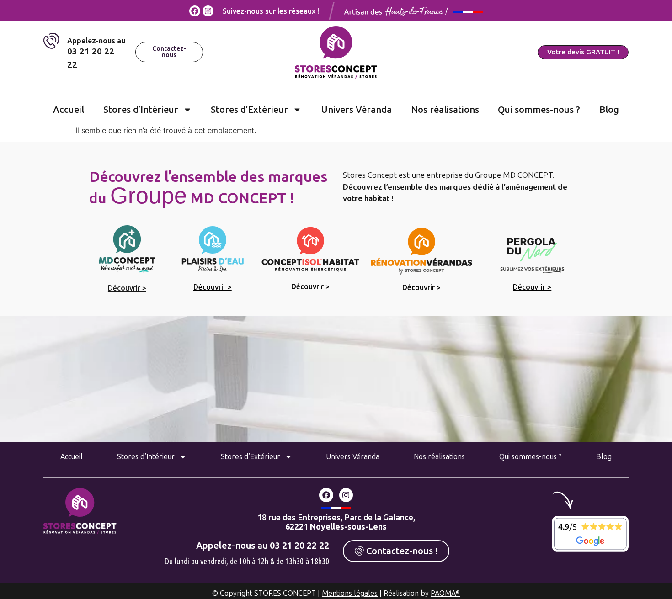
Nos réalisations (445, 109)
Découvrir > (127, 288)
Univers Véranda (356, 109)
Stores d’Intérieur (140, 109)
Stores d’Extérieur (249, 109)
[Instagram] (208, 10)
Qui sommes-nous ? (539, 109)
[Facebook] (194, 10)
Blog (609, 109)
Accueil (68, 109)
